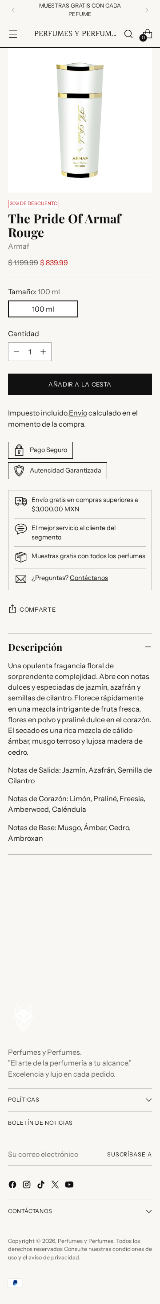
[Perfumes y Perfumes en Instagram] (27, 1186)
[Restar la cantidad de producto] (16, 352)
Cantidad (23, 333)
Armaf (18, 246)
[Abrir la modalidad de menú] (13, 34)
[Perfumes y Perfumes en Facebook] (13, 1186)
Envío (78, 412)
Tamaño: (34, 291)
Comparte (38, 609)
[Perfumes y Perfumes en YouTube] (70, 1186)
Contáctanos (89, 578)
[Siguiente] (146, 10)
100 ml (43, 308)
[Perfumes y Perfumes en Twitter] (56, 1186)
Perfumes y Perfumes (85, 1241)
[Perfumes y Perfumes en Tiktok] (41, 1186)
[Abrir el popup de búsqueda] (128, 34)
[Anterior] (13, 10)
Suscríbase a (129, 1154)
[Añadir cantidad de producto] (43, 352)
